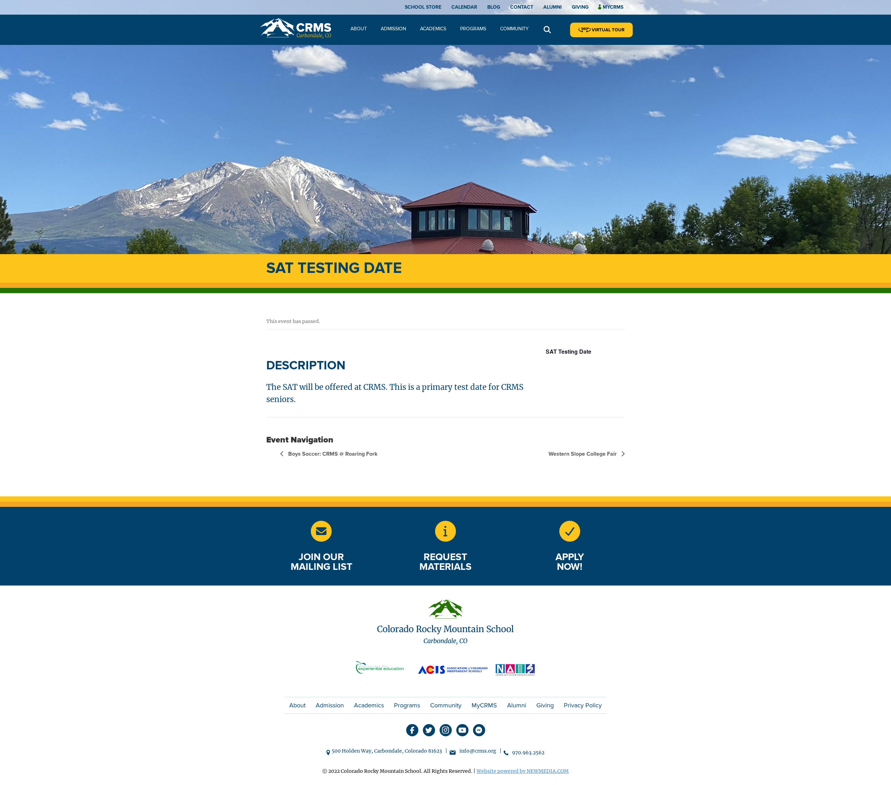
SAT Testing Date (568, 351)
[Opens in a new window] (383, 669)
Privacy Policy (583, 705)
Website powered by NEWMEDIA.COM (522, 771)
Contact (521, 7)
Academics (433, 29)
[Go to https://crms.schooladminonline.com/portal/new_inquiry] (445, 531)
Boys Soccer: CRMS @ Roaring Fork (332, 453)
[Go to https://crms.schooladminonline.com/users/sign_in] (569, 531)
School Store (423, 7)
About (358, 29)
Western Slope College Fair (583, 453)
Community (514, 29)
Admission (393, 29)
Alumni (552, 7)
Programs (473, 29)
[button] (547, 30)
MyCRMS (484, 705)
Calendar (464, 7)
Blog (493, 7)
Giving (580, 7)
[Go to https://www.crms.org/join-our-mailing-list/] (321, 531)
